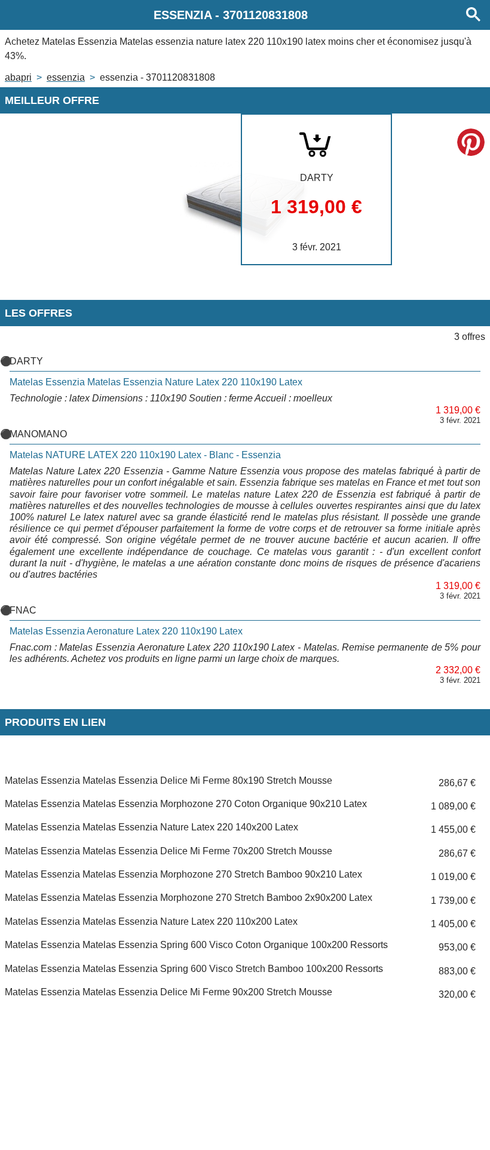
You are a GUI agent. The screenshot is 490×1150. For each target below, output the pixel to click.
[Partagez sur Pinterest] (471, 142)
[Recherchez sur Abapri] (473, 15)
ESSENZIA (66, 77)
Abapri (18, 77)
